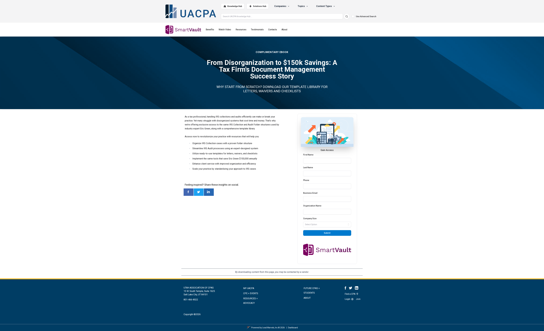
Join (358, 299)
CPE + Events (250, 293)
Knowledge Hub (234, 6)
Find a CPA (350, 294)
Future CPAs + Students (312, 290)
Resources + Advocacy (250, 300)
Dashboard (293, 327)
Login (348, 299)
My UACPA (248, 288)
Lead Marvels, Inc (270, 327)
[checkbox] (353, 16)
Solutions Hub (259, 6)
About (307, 298)
